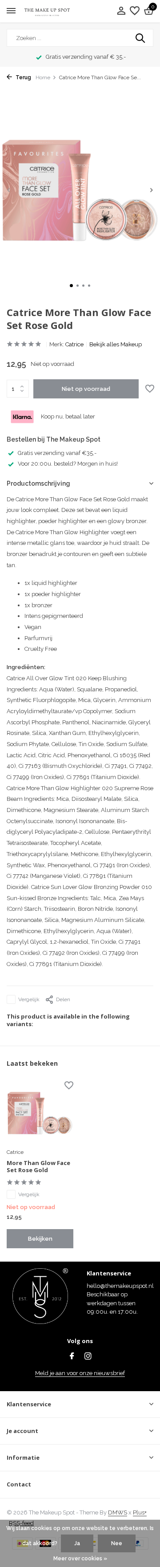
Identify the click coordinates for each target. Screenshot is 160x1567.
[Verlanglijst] (135, 11)
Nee (116, 1543)
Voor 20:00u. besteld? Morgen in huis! (68, 463)
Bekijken (40, 1238)
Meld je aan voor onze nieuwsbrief (80, 1373)
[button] (71, 285)
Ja (77, 1543)
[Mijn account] (121, 11)
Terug (22, 77)
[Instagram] (88, 1357)
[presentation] (9, 190)
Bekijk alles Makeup (115, 344)
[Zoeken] (141, 37)
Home (43, 77)
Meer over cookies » (80, 1558)
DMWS (117, 1512)
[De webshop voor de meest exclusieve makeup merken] (47, 11)
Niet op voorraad (86, 389)
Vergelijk (29, 999)
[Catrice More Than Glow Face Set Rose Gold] (40, 1113)
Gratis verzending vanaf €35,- (57, 453)
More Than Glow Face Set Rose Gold (38, 1166)
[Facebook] (72, 1357)
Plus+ (140, 1512)
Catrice (74, 344)
